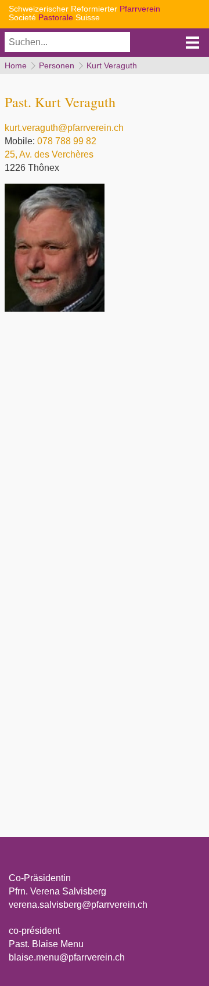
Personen (56, 65)
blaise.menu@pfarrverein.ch (67, 957)
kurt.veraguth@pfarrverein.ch (64, 128)
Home (16, 65)
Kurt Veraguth (112, 65)
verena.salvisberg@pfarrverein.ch (78, 905)
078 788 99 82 (66, 141)
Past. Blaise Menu (46, 944)
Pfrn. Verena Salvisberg (57, 891)
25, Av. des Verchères (49, 154)
